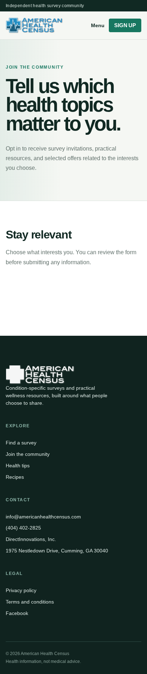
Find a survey (21, 443)
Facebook (17, 613)
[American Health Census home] (46, 26)
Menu (98, 25)
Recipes (15, 477)
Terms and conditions (30, 602)
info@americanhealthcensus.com (43, 517)
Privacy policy (21, 590)
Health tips (18, 465)
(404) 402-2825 (23, 528)
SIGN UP (125, 25)
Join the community (28, 454)
